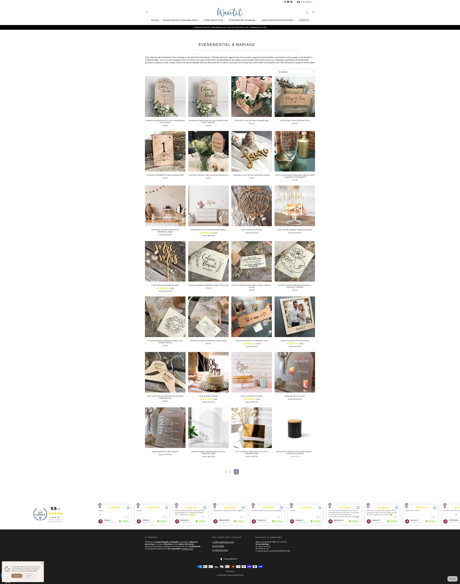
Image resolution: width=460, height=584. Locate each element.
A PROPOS (304, 20)
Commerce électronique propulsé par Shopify (229, 575)
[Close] (42, 563)
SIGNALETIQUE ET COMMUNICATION (180, 20)
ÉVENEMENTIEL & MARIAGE (242, 20)
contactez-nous (187, 549)
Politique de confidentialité (28, 571)
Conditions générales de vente (223, 542)
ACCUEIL (155, 20)
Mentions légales (218, 546)
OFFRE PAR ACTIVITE (213, 20)
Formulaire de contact (220, 550)
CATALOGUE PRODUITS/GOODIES (277, 20)
